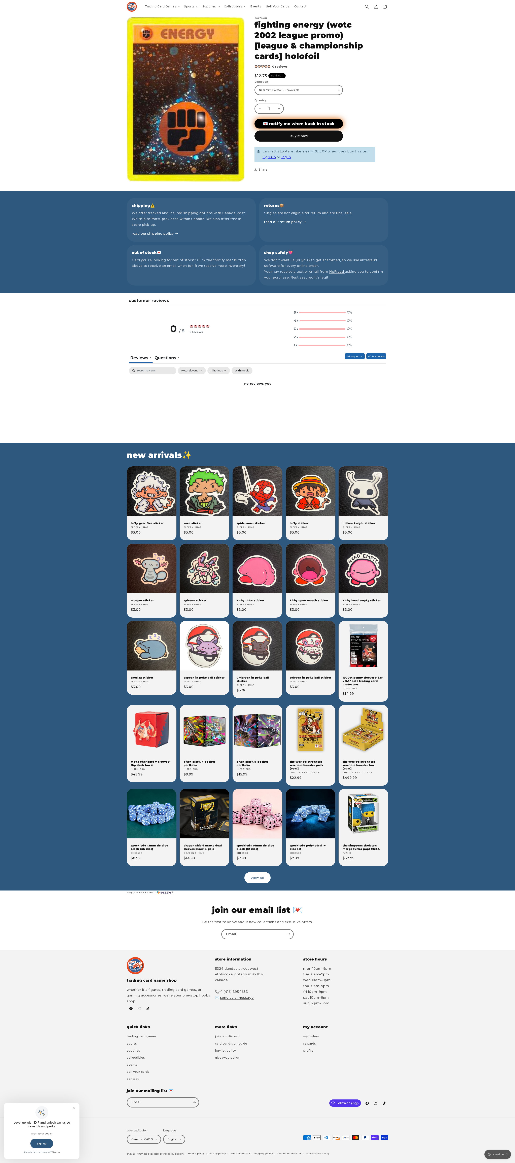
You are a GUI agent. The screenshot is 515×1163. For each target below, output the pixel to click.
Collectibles (136, 1057)
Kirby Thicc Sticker (250, 600)
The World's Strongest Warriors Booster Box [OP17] (359, 765)
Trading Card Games (142, 1036)
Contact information (289, 1153)
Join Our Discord (227, 1036)
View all (257, 878)
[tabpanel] (257, 397)
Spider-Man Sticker (251, 523)
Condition (261, 81)
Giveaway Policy (227, 1057)
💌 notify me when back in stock (299, 123)
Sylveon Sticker (195, 600)
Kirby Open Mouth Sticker (309, 600)
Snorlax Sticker (142, 677)
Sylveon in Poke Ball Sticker (310, 677)
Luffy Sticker (299, 523)
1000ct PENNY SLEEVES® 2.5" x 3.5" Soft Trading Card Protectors (363, 681)
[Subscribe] (288, 934)
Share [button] (263, 169)
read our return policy (283, 222)
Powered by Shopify (172, 1153)
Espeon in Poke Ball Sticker (204, 677)
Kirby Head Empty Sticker (362, 600)
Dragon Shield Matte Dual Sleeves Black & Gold (203, 847)
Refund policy (196, 1153)
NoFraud (337, 272)
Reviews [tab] (140, 357)
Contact (133, 1079)
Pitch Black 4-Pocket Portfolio (199, 763)
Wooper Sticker (142, 600)
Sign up (269, 157)
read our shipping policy (153, 233)
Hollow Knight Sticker (359, 523)
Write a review (376, 356)
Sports (132, 1043)
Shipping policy (263, 1153)
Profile (308, 1050)
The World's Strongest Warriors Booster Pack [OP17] (306, 765)
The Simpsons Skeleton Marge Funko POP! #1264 (361, 847)
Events (132, 1064)
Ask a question (354, 356)
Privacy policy (217, 1153)
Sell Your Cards (138, 1072)
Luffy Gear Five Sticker (147, 523)
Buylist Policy (225, 1050)
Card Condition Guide (231, 1043)
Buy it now (299, 136)
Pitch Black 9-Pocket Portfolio (252, 763)
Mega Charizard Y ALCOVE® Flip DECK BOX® (150, 763)
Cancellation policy (317, 1153)
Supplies (133, 1050)
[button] (162, 6)
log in (286, 157)
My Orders (311, 1036)
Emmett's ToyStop (148, 1153)
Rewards (309, 1043)
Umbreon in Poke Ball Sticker (253, 679)
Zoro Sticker (193, 523)
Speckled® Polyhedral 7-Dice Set (308, 847)
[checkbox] (242, 370)
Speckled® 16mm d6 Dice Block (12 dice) (255, 847)
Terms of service (240, 1153)
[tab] (167, 358)
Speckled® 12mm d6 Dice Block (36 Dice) (149, 847)
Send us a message (237, 998)
